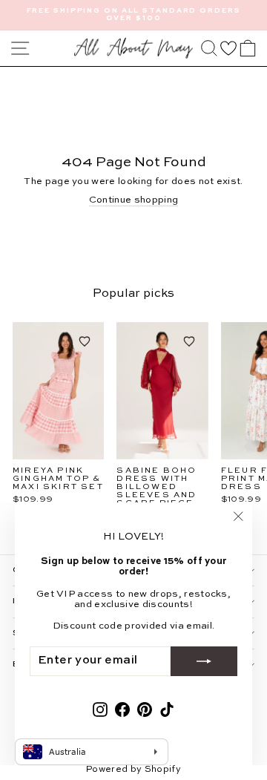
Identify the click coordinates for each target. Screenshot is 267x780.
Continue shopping (133, 200)
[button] (228, 48)
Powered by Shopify (133, 769)
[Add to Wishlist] (84, 341)
